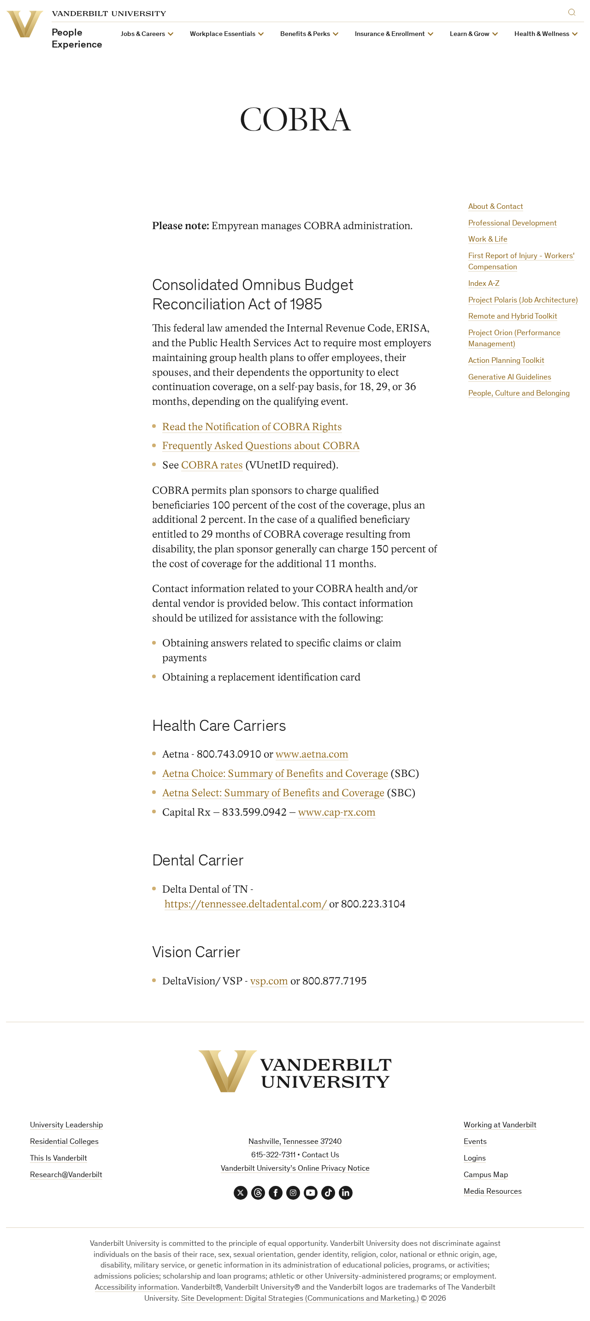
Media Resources (493, 1192)
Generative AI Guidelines (509, 378)
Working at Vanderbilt (500, 1126)
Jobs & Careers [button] (143, 34)
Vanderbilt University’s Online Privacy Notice (295, 1169)
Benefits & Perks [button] (305, 34)
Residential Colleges (64, 1142)
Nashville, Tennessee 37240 (295, 1142)
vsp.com (269, 981)
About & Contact (495, 207)
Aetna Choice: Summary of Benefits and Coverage (275, 773)
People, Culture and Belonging (519, 394)
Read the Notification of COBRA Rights (252, 427)
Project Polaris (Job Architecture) (523, 301)
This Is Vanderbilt (58, 1159)
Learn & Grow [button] (470, 34)
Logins (475, 1159)
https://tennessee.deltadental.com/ (247, 904)
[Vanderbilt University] (295, 1071)
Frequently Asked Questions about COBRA (261, 445)
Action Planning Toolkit (506, 361)
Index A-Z (484, 284)
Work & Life (487, 240)
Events (475, 1142)
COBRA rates (212, 465)
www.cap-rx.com (337, 812)
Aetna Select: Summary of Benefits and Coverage (273, 793)
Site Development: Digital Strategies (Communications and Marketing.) (300, 1299)
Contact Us (320, 1156)
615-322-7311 (273, 1156)
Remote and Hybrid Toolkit (512, 317)
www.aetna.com (312, 754)
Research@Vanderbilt (66, 1175)
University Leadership (66, 1126)
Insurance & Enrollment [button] (390, 34)
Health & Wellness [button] (541, 34)
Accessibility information (136, 1288)
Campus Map (486, 1175)
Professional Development (512, 224)
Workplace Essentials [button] (222, 34)
